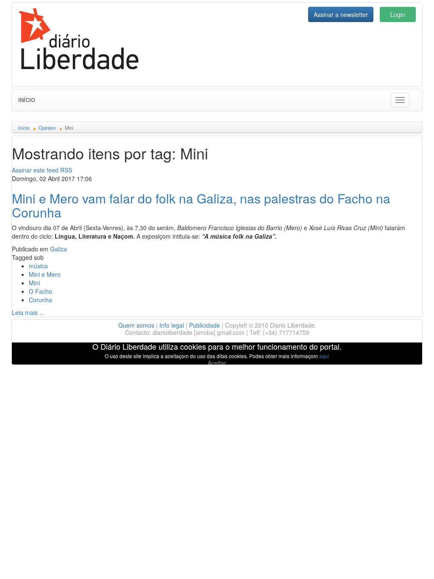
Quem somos (136, 325)
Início (26, 100)
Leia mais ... (28, 312)
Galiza (58, 249)
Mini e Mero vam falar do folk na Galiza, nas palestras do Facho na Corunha (201, 205)
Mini (34, 282)
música (38, 266)
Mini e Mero (45, 274)
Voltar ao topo (409, 561)
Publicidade (204, 325)
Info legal (171, 325)
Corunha (40, 299)
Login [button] (397, 14)
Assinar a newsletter (341, 14)
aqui (324, 355)
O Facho (40, 291)
